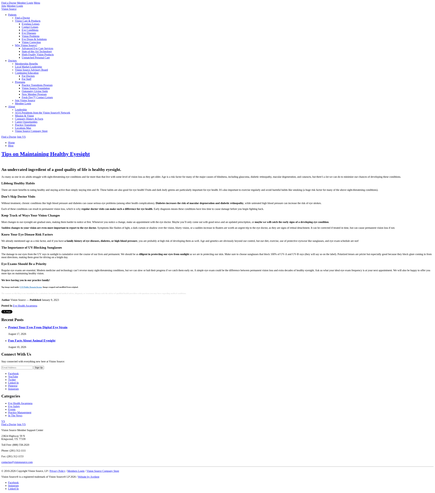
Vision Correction (31, 42)
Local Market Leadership (28, 66)
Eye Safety (14, 406)
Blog (10, 145)
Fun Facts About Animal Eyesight (31, 340)
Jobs (3, 5)
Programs (20, 82)
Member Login (25, 2)
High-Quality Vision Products (38, 54)
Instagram (13, 388)
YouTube (13, 376)
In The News (15, 415)
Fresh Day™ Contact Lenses (37, 97)
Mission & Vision (24, 115)
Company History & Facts (29, 118)
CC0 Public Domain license (31, 287)
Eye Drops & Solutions (34, 39)
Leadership (21, 109)
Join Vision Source (25, 100)
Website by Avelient (88, 476)
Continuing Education (27, 72)
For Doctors (28, 75)
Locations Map (23, 128)
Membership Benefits (26, 63)
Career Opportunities (26, 121)
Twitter (12, 379)
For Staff (26, 79)
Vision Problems (30, 36)
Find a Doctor (8, 2)
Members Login (75, 471)
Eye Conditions (30, 30)
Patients (12, 14)
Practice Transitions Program (37, 85)
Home (11, 142)
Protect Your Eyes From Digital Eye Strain (37, 327)
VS (3, 421)
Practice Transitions (25, 124)
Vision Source (8, 8)
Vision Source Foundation (36, 88)
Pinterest (12, 385)
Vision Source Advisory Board (31, 69)
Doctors (12, 60)
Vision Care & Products (27, 20)
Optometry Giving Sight (35, 91)
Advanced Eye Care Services (37, 48)
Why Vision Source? (26, 45)
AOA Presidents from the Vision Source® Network (42, 112)
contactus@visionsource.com (17, 462)
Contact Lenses (30, 27)
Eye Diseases (29, 33)
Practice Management (19, 412)
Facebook (13, 373)
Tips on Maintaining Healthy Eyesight (45, 154)
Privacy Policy (57, 471)
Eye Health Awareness (25, 305)
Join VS (21, 136)
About (11, 106)
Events (11, 409)
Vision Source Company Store (31, 131)
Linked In (13, 382)
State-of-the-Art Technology (37, 51)
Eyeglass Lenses (30, 23)
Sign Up (39, 367)
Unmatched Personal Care (36, 57)
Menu (37, 2)
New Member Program (34, 94)
